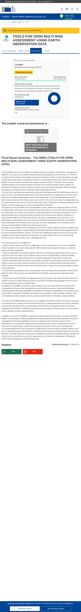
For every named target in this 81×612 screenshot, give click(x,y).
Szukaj (72, 9)
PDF (34, 351)
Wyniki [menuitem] (47, 51)
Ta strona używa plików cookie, (19, 603)
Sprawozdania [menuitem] (36, 51)
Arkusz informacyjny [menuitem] (9, 51)
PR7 (27, 22)
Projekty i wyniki (16, 22)
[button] (67, 9)
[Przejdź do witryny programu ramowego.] (5, 38)
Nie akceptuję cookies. (56, 608)
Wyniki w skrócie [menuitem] (23, 51)
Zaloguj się (62, 9)
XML (13, 351)
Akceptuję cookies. (25, 608)
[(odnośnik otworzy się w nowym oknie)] (9, 8)
